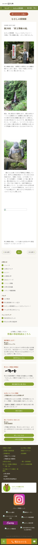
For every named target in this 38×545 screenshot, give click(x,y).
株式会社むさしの (10, 318)
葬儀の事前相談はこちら (19, 333)
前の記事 (7, 252)
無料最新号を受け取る (19, 384)
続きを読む (19, 411)
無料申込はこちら (19, 358)
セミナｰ (6, 272)
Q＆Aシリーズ (8, 280)
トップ (7, 8)
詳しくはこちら (19, 435)
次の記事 (31, 252)
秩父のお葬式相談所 (10, 322)
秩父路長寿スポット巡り (12, 302)
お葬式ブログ (8, 269)
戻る (19, 252)
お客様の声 (7, 276)
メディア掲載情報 (10, 291)
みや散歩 (7, 299)
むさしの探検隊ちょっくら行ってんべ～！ (17, 306)
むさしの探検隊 (18, 8)
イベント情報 (8, 283)
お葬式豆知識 (8, 287)
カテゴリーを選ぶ (20, 14)
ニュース (7, 265)
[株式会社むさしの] (7, 3)
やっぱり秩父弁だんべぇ (12, 310)
